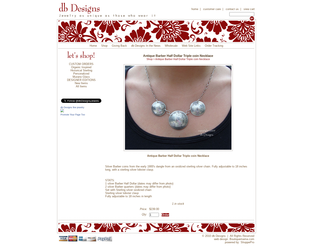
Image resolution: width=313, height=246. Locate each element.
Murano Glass (81, 76)
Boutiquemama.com (242, 239)
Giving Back (119, 45)
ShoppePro (247, 242)
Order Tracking (214, 45)
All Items (81, 86)
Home (93, 45)
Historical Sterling (81, 70)
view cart (249, 9)
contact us (232, 9)
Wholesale (171, 45)
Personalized (81, 73)
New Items (81, 83)
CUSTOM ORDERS (81, 64)
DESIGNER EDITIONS (81, 80)
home (194, 9)
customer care (212, 9)
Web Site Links (191, 45)
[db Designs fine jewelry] (62, 111)
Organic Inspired (81, 67)
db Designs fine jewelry (72, 107)
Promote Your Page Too (72, 114)
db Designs (107, 9)
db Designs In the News (146, 45)
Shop (104, 45)
